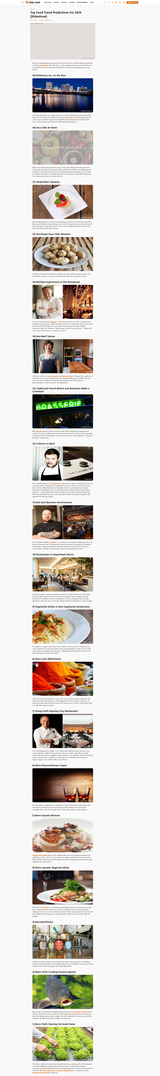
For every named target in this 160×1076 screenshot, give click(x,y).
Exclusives (48, 2)
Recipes (56, 2)
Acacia (63, 118)
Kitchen (64, 2)
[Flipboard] (120, 2)
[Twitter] (108, 2)
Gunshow (53, 542)
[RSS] (124, 2)
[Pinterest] (112, 2)
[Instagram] (116, 2)
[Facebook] (104, 2)
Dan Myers (34, 20)
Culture (71, 2)
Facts (92, 2)
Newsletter (133, 2)
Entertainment (82, 2)
